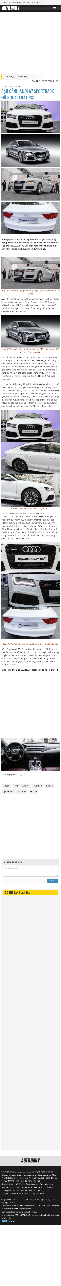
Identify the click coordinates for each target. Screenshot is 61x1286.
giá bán (49, 785)
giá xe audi (8, 791)
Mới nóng (9, 77)
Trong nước (21, 77)
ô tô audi (22, 791)
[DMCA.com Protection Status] (8, 1221)
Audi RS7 (38, 785)
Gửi (52, 880)
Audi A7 (25, 785)
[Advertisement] (30, 42)
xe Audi (33, 791)
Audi (16, 785)
